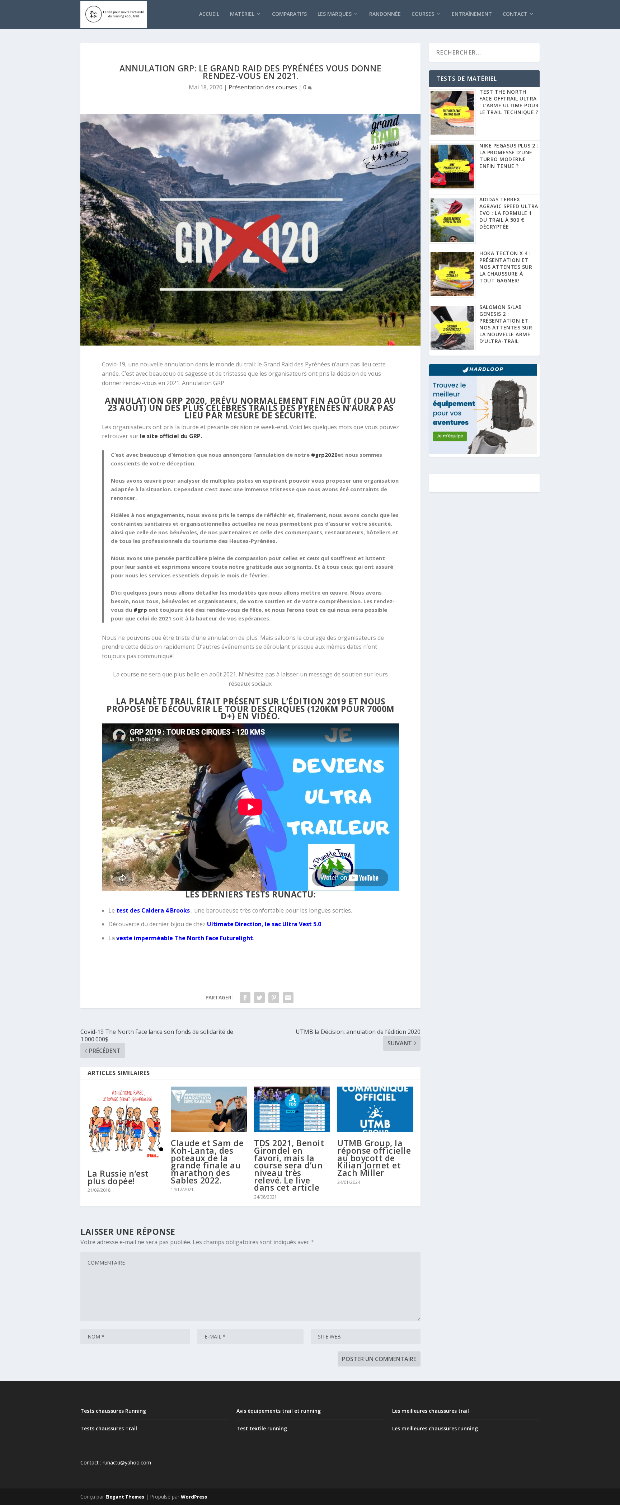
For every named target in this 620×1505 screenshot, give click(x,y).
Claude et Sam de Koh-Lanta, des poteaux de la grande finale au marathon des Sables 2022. (207, 1161)
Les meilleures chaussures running (435, 1428)
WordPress (194, 1497)
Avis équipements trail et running (278, 1410)
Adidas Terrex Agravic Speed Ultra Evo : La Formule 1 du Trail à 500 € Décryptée (508, 213)
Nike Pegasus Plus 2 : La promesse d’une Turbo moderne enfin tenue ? (509, 155)
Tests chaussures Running (113, 1410)
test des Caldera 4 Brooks (153, 910)
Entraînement (472, 14)
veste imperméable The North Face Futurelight (184, 938)
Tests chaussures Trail (108, 1428)
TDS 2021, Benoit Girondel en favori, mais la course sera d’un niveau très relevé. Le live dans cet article (289, 1165)
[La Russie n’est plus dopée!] (126, 1125)
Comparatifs (289, 14)
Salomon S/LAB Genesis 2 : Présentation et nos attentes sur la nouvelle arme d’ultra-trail (505, 324)
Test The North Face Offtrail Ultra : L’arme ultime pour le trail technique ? (509, 102)
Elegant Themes (124, 1497)
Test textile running (261, 1428)
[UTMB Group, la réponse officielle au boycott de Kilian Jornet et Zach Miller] (375, 1109)
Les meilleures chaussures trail (430, 1410)
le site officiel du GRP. (171, 436)
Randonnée (385, 14)
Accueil (209, 14)
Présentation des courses (263, 87)
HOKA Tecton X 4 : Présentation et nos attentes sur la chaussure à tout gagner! (505, 267)
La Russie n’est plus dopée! (118, 1177)
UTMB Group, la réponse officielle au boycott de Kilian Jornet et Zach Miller (374, 1157)
